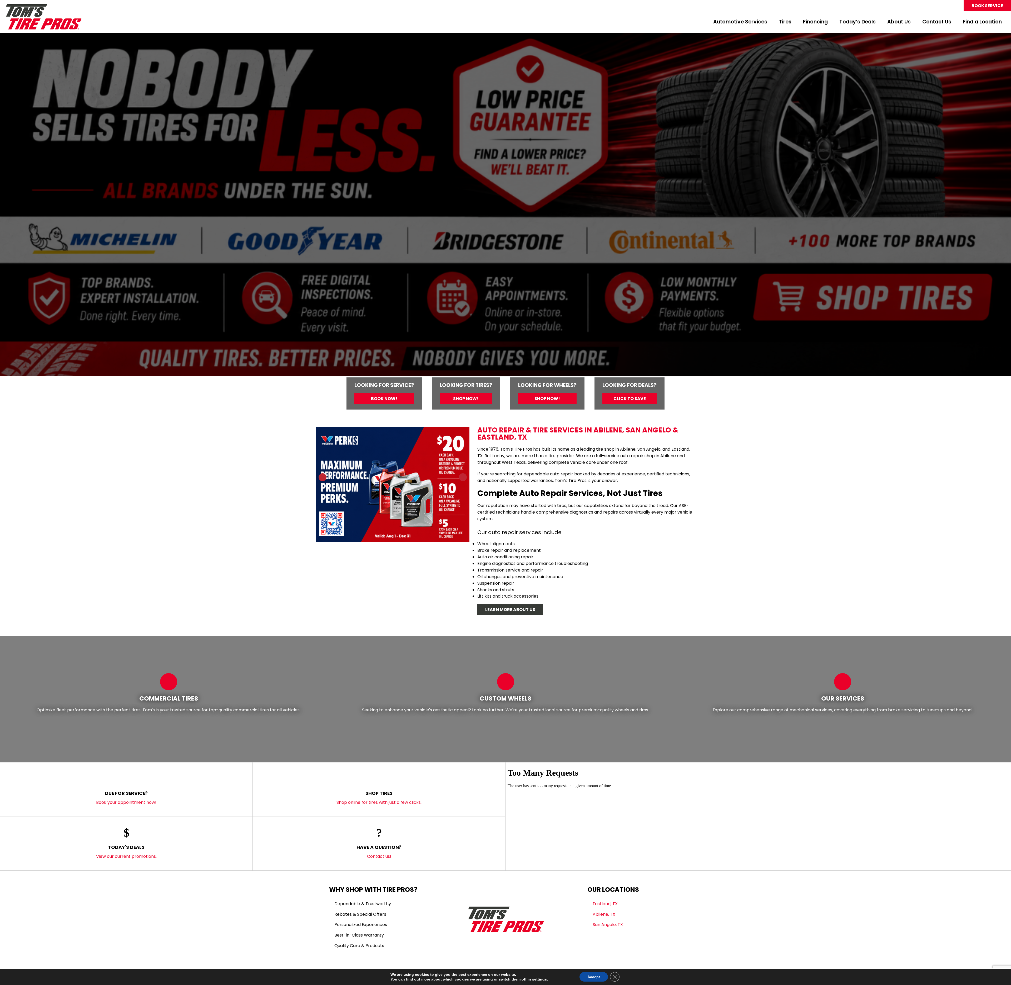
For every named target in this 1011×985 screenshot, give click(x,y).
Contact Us (936, 22)
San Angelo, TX (608, 925)
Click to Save (629, 399)
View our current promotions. (126, 851)
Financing (815, 22)
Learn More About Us (510, 610)
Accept (593, 977)
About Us (899, 22)
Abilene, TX (604, 914)
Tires (785, 22)
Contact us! (379, 851)
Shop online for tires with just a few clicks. (379, 797)
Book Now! (384, 399)
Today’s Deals (857, 22)
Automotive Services (740, 22)
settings (539, 979)
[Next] (999, 206)
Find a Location (982, 22)
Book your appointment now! (126, 797)
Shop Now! (466, 399)
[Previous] (11, 206)
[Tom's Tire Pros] (43, 6)
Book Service (987, 6)
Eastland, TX (605, 904)
